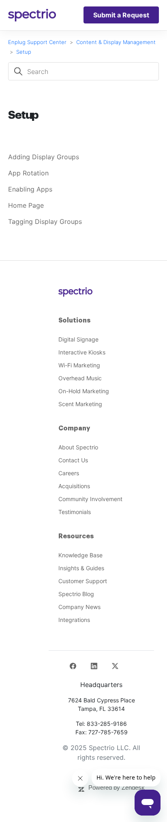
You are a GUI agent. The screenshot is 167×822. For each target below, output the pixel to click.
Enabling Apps (30, 189)
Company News (79, 606)
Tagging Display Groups (45, 221)
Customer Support (82, 581)
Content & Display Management (116, 42)
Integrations (74, 619)
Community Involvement (90, 498)
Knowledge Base (80, 555)
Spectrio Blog (76, 593)
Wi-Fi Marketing (79, 365)
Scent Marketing (80, 403)
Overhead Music (80, 378)
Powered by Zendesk (116, 787)
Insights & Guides (81, 568)
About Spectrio (78, 447)
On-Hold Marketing (83, 391)
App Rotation (28, 173)
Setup (23, 51)
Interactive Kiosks (81, 352)
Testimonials (74, 511)
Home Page (26, 205)
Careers (68, 473)
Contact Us (73, 460)
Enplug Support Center (37, 42)
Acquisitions (74, 486)
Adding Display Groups (43, 157)
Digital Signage (78, 339)
